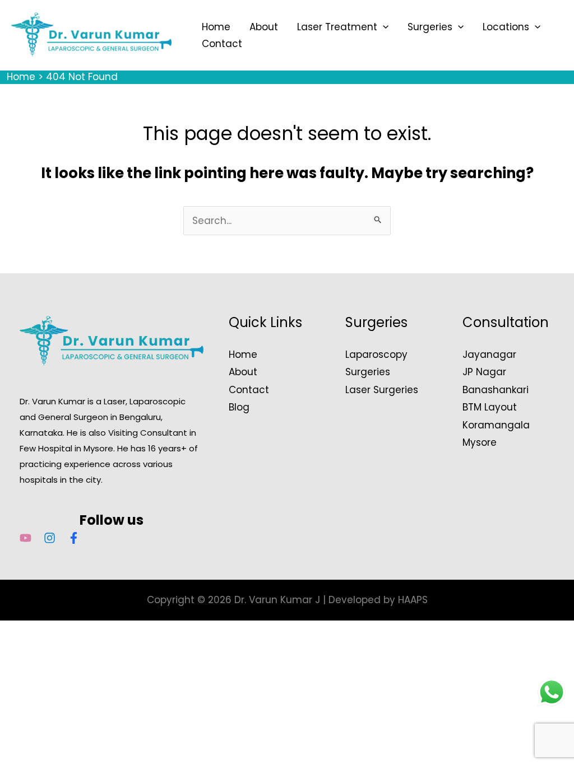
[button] (382, 26)
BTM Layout (489, 407)
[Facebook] (74, 538)
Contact (222, 43)
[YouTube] (25, 538)
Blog (239, 407)
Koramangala (496, 425)
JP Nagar (484, 372)
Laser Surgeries (381, 390)
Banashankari (495, 390)
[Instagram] (49, 538)
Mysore (479, 442)
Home (216, 27)
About (263, 27)
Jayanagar (489, 354)
